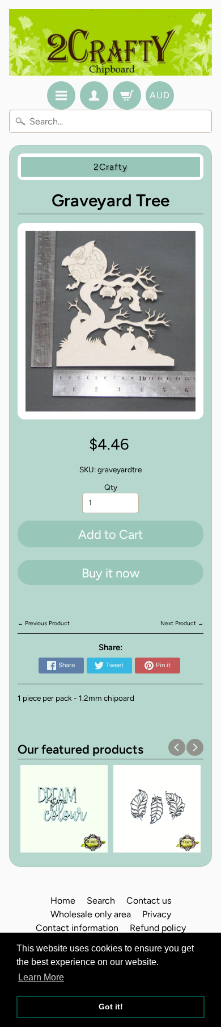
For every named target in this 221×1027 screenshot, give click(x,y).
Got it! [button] (111, 1006)
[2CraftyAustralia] (110, 42)
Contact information (77, 927)
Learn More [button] (41, 977)
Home (62, 900)
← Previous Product (44, 623)
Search (101, 900)
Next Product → (181, 623)
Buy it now (110, 573)
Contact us (148, 900)
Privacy (156, 914)
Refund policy (158, 927)
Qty (110, 487)
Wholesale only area (90, 914)
